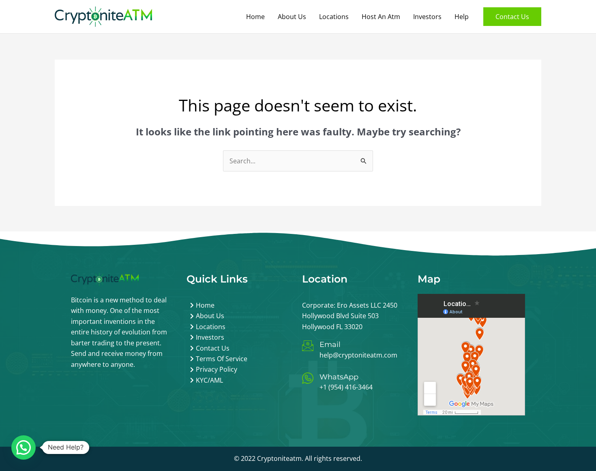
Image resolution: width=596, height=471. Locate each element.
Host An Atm (381, 16)
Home (255, 16)
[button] (512, 16)
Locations (334, 16)
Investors (427, 16)
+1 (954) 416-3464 (346, 387)
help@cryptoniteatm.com (358, 355)
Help (462, 16)
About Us (292, 16)
